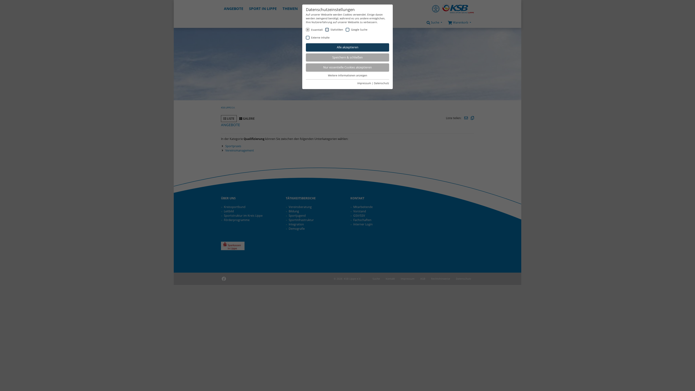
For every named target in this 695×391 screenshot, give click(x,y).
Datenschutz (381, 83)
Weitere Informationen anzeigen (347, 75)
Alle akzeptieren (347, 47)
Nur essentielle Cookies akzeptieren (347, 67)
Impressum (364, 83)
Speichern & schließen (347, 57)
